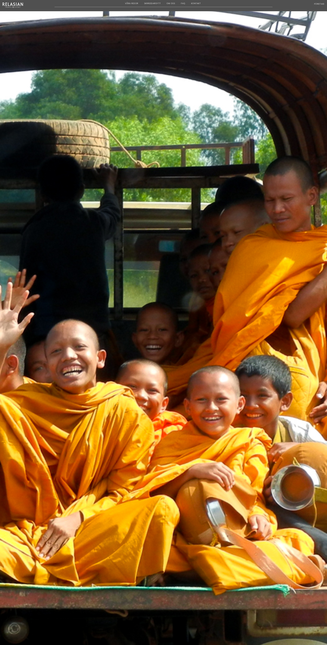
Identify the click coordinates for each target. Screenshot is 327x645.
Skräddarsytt (152, 3)
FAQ (183, 3)
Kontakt (196, 3)
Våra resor (131, 3)
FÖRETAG (319, 3)
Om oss (171, 3)
